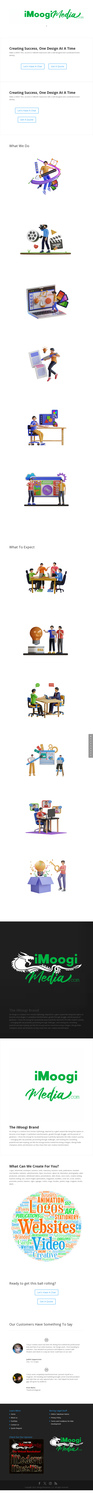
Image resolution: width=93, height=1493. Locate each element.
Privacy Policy (56, 1418)
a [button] (46, 26)
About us (14, 1418)
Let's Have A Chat (32, 66)
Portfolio (14, 1421)
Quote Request (16, 1428)
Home (13, 1414)
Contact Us (15, 1425)
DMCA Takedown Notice (60, 1414)
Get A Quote (57, 66)
